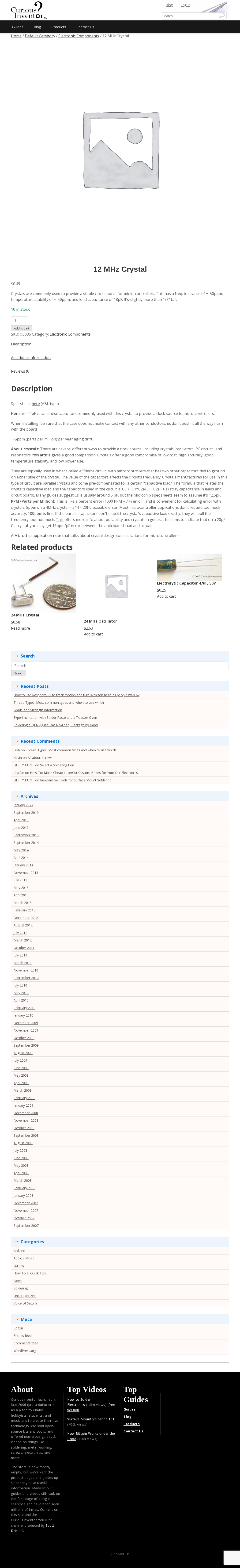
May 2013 (21, 887)
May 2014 (21, 850)
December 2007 (26, 1203)
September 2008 (26, 1135)
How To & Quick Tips (30, 1273)
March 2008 (23, 1180)
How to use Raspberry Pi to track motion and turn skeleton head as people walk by (76, 695)
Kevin (18, 757)
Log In (185, 5)
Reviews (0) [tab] (20, 371)
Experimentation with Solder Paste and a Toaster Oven (55, 717)
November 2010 (26, 970)
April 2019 (21, 820)
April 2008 (21, 1173)
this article (41, 455)
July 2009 (20, 1060)
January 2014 (23, 865)
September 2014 (26, 842)
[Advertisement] (120, 7)
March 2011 (23, 962)
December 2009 (26, 1023)
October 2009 (24, 1038)
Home (16, 35)
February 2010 (24, 1008)
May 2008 (21, 1165)
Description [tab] (21, 344)
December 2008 (26, 1113)
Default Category (40, 35)
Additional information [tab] (31, 357)
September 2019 (26, 812)
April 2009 (21, 1083)
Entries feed (23, 1335)
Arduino (19, 1250)
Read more (20, 628)
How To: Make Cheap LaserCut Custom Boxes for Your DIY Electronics (84, 772)
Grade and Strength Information (38, 710)
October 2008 (24, 1128)
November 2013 (26, 872)
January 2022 (23, 805)
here (36, 403)
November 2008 (26, 1120)
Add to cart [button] (93, 634)
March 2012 (23, 940)
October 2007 (24, 1218)
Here (15, 413)
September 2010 (26, 977)
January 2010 (23, 1015)
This (60, 519)
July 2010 (20, 985)
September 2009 (26, 1045)
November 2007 (26, 1210)
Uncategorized (25, 1295)
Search (18, 673)
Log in (18, 1328)
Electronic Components (78, 35)
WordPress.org (25, 1350)
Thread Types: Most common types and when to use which (59, 702)
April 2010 (21, 1000)
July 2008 (20, 1150)
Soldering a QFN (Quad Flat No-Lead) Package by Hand (56, 725)
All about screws (40, 757)
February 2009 (24, 1098)
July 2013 (20, 880)
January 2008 (23, 1195)
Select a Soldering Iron (57, 765)
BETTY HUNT (24, 780)
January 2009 (23, 1105)
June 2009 (21, 1068)
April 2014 (21, 857)
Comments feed (26, 1343)
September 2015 (26, 835)
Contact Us (85, 26)
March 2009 (23, 1090)
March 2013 (23, 902)
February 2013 (24, 910)
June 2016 (21, 827)
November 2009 (26, 1030)
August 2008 (23, 1143)
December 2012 (26, 917)
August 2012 (23, 925)
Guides (17, 26)
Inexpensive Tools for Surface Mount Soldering (75, 780)
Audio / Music (24, 1258)
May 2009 (21, 1075)
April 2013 (21, 895)
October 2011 (24, 947)
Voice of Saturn (25, 1303)
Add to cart (21, 328)
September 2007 (26, 1225)
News (18, 1280)
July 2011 (20, 955)
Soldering (21, 1288)
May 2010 (21, 993)
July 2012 (20, 932)
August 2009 (23, 1053)
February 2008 (24, 1188)
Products (58, 26)
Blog (169, 5)
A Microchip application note (36, 535)
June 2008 (21, 1158)
